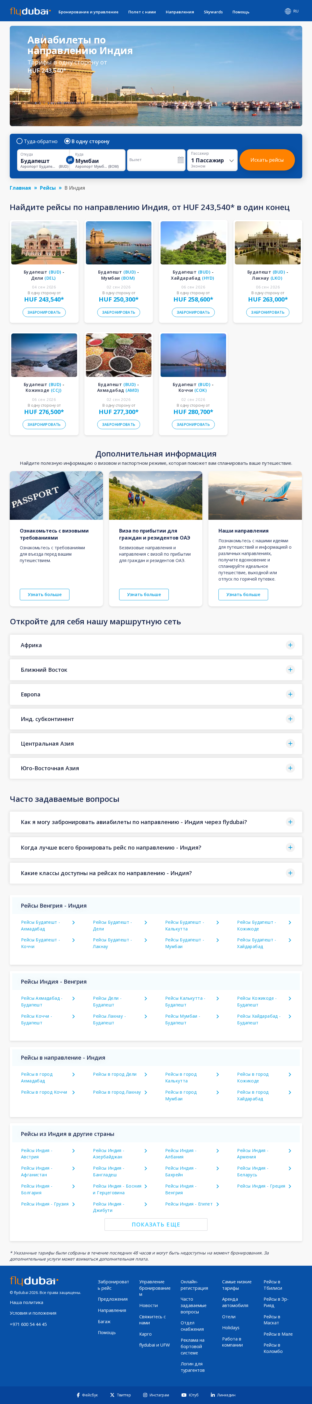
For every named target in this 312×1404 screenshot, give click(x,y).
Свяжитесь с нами (152, 1320)
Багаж (104, 1321)
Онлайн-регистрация (194, 1285)
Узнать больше (45, 594)
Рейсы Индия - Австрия (36, 1153)
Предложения (113, 1299)
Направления (180, 12)
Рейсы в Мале (278, 1334)
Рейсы (48, 188)
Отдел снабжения (192, 1326)
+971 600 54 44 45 (28, 1324)
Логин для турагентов (193, 1367)
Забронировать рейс (113, 1285)
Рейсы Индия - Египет (189, 1204)
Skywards (213, 12)
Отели (229, 1316)
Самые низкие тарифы (237, 1285)
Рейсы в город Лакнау (117, 1092)
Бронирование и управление (88, 12)
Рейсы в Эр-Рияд (276, 1302)
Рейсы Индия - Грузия (45, 1204)
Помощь (241, 12)
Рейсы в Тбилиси (273, 1285)
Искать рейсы (267, 160)
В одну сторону (91, 141)
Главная (20, 188)
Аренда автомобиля (235, 1302)
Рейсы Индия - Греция (261, 1186)
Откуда (26, 154)
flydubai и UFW (154, 1345)
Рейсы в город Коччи (44, 1092)
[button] (156, 645)
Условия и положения (33, 1313)
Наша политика (26, 1302)
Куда (79, 154)
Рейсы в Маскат (272, 1320)
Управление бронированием (155, 1288)
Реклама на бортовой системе (192, 1346)
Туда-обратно (41, 141)
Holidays (230, 1327)
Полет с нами (142, 12)
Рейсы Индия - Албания (181, 1153)
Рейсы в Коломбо (273, 1348)
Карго (145, 1334)
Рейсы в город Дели (114, 1074)
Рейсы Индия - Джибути (108, 1207)
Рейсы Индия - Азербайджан (108, 1153)
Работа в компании (232, 1342)
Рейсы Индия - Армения (252, 1153)
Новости (148, 1305)
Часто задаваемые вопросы (194, 1305)
